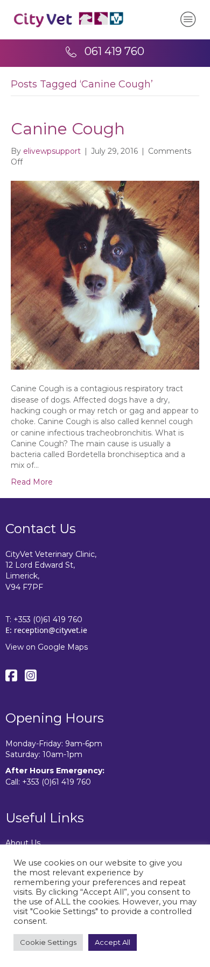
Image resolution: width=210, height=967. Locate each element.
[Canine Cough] (105, 275)
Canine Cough (68, 129)
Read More (32, 482)
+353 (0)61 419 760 (47, 619)
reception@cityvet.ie (50, 630)
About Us (22, 843)
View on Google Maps (46, 647)
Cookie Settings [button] (48, 942)
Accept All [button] (112, 942)
